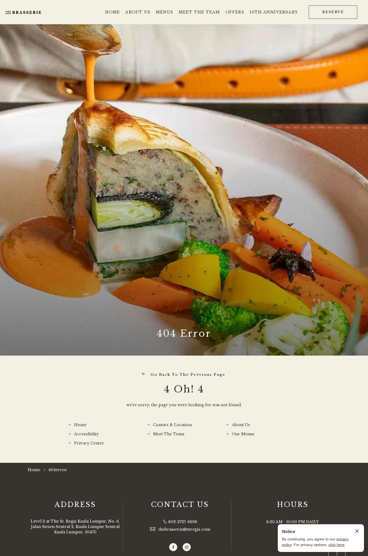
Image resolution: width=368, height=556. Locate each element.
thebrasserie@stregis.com (184, 529)
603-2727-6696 (182, 521)
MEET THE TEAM (199, 12)
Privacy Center (89, 443)
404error (57, 469)
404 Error (184, 333)
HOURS (292, 504)
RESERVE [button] (333, 12)
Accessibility (86, 434)
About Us (241, 424)
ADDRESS (75, 504)
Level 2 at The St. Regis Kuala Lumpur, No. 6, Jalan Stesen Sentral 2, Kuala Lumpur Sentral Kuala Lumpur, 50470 (75, 526)
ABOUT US (137, 12)
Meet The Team (168, 434)
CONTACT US (180, 504)
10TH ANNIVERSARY (274, 12)
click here (336, 545)
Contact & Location (172, 424)
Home (80, 424)
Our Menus (243, 434)
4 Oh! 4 (184, 389)
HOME (112, 12)
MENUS (164, 12)
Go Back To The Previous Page (187, 374)
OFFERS (234, 12)
